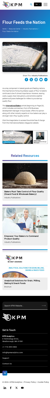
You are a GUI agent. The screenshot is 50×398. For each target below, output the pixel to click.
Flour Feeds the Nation (10, 31)
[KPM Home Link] (14, 317)
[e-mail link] (41, 79)
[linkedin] (4, 387)
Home (4, 29)
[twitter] (16, 387)
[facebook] (10, 387)
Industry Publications (30, 29)
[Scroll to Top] (4, 373)
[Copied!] (46, 79)
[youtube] (22, 387)
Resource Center (14, 29)
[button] (45, 4)
